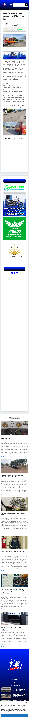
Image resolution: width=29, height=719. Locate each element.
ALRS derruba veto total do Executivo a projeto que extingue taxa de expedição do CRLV (13, 591)
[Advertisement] (14, 156)
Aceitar (14, 715)
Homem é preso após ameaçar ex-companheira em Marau (11, 628)
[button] (27, 702)
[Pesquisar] (26, 4)
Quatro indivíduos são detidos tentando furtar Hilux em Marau (19, 689)
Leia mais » (3, 456)
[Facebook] (12, 273)
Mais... (14, 691)
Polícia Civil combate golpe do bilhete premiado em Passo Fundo (12, 475)
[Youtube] (17, 273)
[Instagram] (14, 273)
